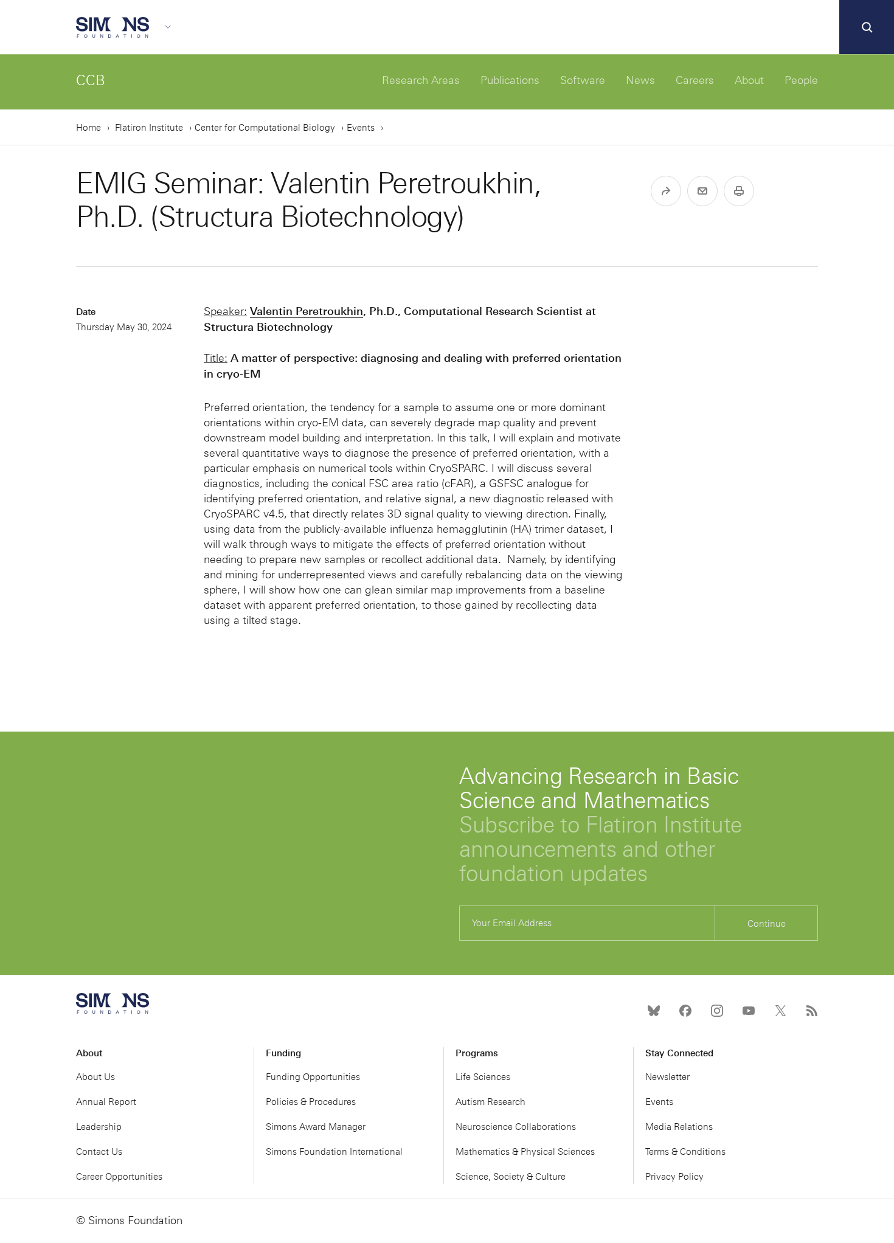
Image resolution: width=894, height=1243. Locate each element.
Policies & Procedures (311, 1101)
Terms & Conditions (685, 1151)
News (640, 80)
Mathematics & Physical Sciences (525, 1151)
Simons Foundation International (334, 1151)
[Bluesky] (654, 1011)
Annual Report (106, 1101)
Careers (695, 80)
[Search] (866, 27)
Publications (509, 80)
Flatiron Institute (149, 127)
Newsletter (667, 1077)
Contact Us (99, 1151)
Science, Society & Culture (511, 1176)
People (801, 80)
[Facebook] (685, 1011)
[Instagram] (717, 1011)
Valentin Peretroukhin (306, 311)
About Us (95, 1077)
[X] (780, 1011)
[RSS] (812, 1011)
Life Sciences (483, 1077)
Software (582, 80)
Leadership (99, 1126)
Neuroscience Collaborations (516, 1126)
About (749, 80)
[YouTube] (749, 1011)
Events (361, 127)
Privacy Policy (674, 1176)
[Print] (739, 191)
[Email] (702, 191)
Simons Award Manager (316, 1126)
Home (88, 127)
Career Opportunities (119, 1176)
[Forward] (666, 191)
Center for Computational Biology (265, 127)
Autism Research (490, 1101)
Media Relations (679, 1126)
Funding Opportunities (313, 1077)
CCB (90, 80)
